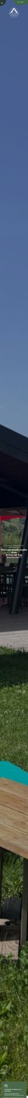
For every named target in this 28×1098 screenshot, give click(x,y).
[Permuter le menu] (2, 3)
